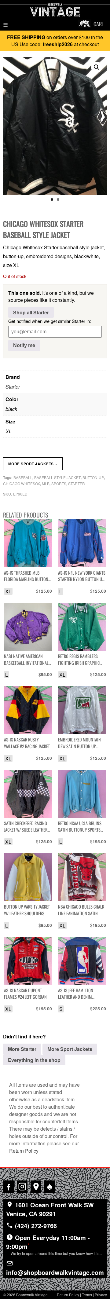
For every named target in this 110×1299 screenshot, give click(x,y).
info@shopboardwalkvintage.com (55, 1272)
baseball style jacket (57, 477)
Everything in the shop (34, 1059)
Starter (13, 386)
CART (99, 24)
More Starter (22, 1048)
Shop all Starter (31, 312)
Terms (87, 1294)
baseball (22, 477)
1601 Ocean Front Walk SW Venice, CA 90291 (50, 1209)
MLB (46, 483)
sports (58, 483)
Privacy (101, 1294)
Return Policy (23, 1150)
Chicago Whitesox (21, 483)
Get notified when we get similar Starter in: (49, 321)
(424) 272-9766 (35, 1225)
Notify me (24, 345)
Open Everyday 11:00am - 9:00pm (54, 1244)
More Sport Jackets (32, 464)
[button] (96, 67)
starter (76, 483)
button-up (93, 477)
